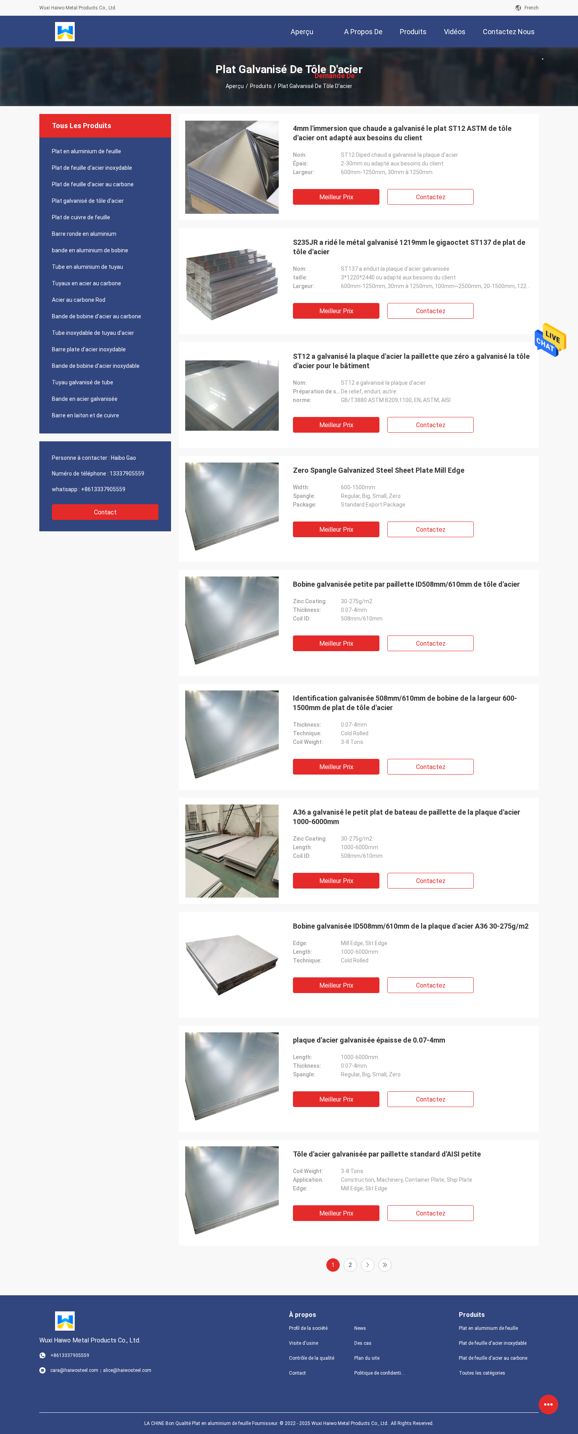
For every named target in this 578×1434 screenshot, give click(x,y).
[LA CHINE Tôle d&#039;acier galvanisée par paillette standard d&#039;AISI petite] (232, 1193)
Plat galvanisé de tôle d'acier (88, 201)
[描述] (540, 50)
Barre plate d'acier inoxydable (89, 349)
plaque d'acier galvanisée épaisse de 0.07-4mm (369, 1040)
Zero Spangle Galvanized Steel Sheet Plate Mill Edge (378, 470)
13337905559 (127, 473)
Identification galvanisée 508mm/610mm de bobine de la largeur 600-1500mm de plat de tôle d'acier (405, 703)
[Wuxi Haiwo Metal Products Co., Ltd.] (65, 31)
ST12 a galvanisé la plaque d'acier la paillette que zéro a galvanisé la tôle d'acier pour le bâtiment (411, 361)
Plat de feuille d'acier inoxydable (92, 168)
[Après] (367, 1265)
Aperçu (235, 86)
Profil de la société (308, 1328)
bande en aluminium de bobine (90, 250)
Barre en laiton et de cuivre (85, 415)
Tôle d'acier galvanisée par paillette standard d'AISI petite (387, 1154)
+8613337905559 (103, 489)
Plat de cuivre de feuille (81, 217)
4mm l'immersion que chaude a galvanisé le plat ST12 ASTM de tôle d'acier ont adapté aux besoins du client (402, 133)
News (360, 1328)
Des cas (363, 1343)
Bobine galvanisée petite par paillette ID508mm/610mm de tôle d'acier (406, 584)
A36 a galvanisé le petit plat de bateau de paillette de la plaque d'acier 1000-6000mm (406, 817)
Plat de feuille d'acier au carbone (93, 184)
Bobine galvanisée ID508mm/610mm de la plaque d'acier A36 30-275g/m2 (410, 926)
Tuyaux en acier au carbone (86, 283)
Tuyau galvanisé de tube (82, 382)
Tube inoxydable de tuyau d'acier (93, 333)
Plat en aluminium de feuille (86, 151)
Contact (105, 512)
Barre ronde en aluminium (84, 234)
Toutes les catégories (482, 1373)
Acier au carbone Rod (78, 300)
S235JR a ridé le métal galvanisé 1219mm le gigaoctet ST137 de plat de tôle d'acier (409, 247)
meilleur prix (336, 197)
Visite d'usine (303, 1343)
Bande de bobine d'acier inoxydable (96, 366)
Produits (261, 86)
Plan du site (366, 1358)
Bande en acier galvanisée (85, 399)
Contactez (430, 197)
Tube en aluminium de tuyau (87, 267)
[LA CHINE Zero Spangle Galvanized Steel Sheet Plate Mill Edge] (232, 509)
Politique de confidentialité (380, 1373)
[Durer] (385, 1265)
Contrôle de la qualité (311, 1358)
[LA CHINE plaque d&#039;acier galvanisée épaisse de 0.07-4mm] (232, 1079)
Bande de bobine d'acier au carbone (96, 316)
